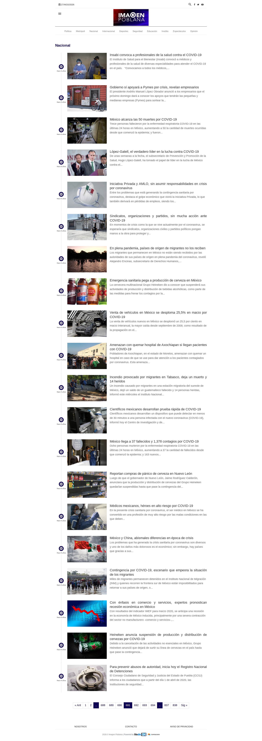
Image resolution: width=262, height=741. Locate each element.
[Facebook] (194, 4)
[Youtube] (202, 4)
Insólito (165, 31)
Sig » (184, 705)
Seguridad (138, 31)
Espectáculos (179, 31)
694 (153, 705)
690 (119, 705)
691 (128, 705)
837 (166, 705)
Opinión (194, 31)
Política (67, 31)
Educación (152, 31)
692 (136, 705)
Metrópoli (80, 31)
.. (96, 705)
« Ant (78, 705)
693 (144, 705)
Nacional (93, 31)
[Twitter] (198, 4)
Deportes (123, 31)
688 (103, 705)
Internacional (108, 31)
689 (111, 705)
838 (175, 705)
